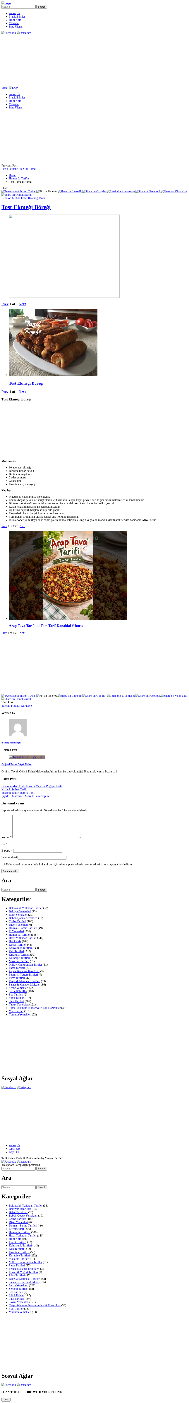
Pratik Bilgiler (17, 16)
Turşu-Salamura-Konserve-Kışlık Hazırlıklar (35, 1007)
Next (22, 304)
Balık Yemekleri (18, 914)
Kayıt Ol (14, 1152)
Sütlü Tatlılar (16, 997)
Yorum (6, 837)
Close (6, 1399)
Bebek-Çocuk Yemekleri (23, 918)
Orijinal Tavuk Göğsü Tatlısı (16, 764)
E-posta (7, 850)
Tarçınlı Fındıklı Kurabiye (16, 705)
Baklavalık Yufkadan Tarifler (25, 908)
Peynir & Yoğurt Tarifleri (23, 974)
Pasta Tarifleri (17, 967)
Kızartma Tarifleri (19, 954)
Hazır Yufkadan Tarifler (22, 938)
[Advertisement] (94, 60)
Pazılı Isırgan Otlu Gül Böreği (18, 168)
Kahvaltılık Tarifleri (20, 948)
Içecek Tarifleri (17, 944)
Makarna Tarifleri (19, 961)
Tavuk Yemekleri (19, 1004)
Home (12, 175)
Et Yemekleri (16, 931)
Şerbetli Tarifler (18, 991)
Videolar (14, 23)
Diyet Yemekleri (18, 924)
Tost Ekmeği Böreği (26, 207)
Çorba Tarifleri (17, 921)
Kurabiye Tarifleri (19, 957)
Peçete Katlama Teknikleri (24, 971)
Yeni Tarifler (16, 1011)
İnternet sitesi (9, 857)
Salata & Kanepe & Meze (24, 984)
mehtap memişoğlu (11, 742)
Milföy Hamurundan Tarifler (25, 964)
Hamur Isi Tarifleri (19, 178)
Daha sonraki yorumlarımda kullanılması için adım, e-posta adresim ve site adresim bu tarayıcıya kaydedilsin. (69, 864)
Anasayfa (14, 13)
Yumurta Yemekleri (20, 1014)
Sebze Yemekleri (18, 987)
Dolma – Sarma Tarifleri (23, 928)
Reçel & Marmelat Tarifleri (24, 981)
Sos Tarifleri (16, 994)
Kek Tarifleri (16, 951)
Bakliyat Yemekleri (20, 911)
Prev (4, 304)
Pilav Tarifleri (17, 977)
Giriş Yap (14, 1148)
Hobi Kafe (15, 19)
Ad (4, 843)
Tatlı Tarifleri (16, 1001)
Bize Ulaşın (16, 26)
